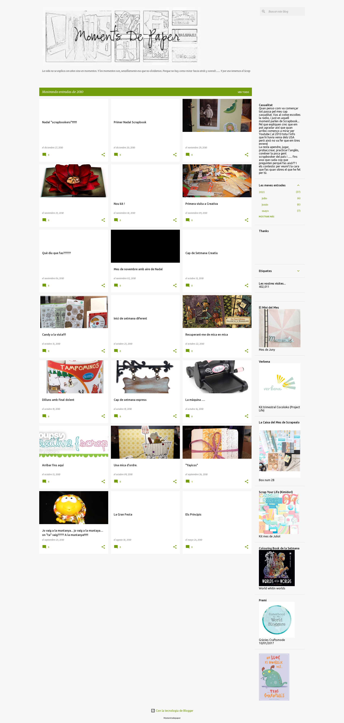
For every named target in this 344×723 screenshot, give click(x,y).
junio (265, 204)
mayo (265, 211)
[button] (103, 154)
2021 (262, 192)
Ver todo (243, 92)
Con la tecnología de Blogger (174, 710)
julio (264, 198)
